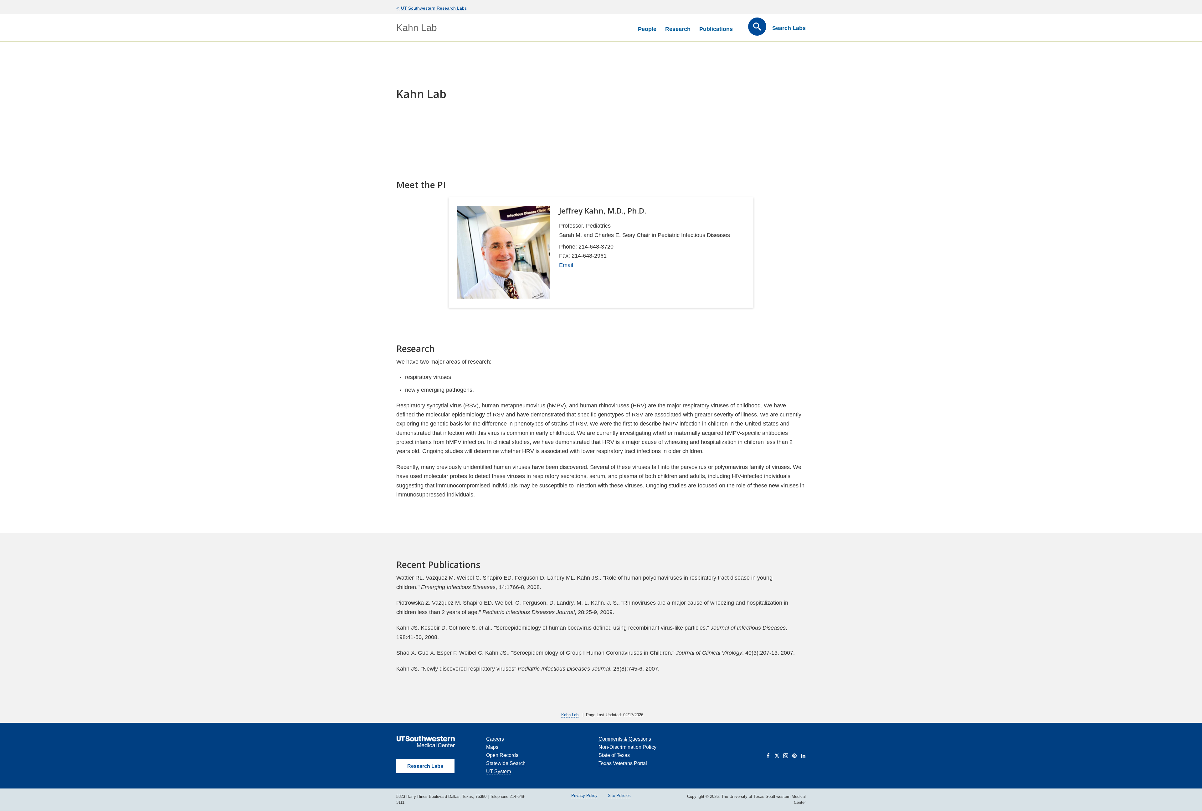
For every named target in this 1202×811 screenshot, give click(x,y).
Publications (716, 29)
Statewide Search (506, 763)
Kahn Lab (416, 28)
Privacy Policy (584, 795)
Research (678, 29)
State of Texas (614, 755)
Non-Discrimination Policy (627, 747)
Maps (492, 747)
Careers (495, 739)
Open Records (502, 755)
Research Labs (425, 766)
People (647, 29)
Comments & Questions (624, 739)
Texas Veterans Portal (622, 763)
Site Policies (619, 795)
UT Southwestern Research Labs (433, 8)
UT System (498, 771)
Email (566, 265)
